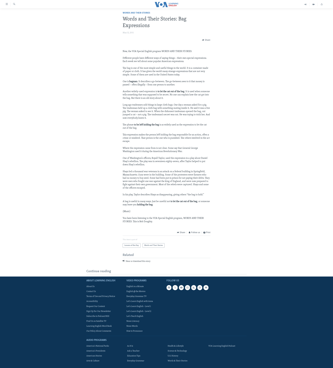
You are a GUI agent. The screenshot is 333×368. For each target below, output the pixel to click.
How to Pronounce (134, 331)
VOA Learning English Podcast (221, 346)
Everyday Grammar (135, 361)
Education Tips (133, 356)
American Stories (94, 356)
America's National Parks (97, 346)
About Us (90, 286)
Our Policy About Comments (98, 331)
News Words (132, 326)
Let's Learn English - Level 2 (138, 311)
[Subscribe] (205, 287)
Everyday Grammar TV (136, 296)
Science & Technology (177, 351)
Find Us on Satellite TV (96, 321)
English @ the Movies (135, 291)
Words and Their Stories (136, 13)
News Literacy (132, 321)
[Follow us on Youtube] (181, 287)
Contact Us (91, 291)
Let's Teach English (134, 316)
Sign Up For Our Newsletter (98, 311)
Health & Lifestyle (176, 346)
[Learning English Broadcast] (306, 4)
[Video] (314, 4)
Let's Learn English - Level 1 (138, 306)
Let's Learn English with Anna (139, 301)
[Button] (206, 40)
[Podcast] (199, 287)
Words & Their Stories (177, 361)
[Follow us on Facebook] (168, 287)
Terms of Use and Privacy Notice (100, 296)
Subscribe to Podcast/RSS (97, 316)
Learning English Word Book (99, 326)
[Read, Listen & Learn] (322, 4)
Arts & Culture (92, 361)
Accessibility (92, 301)
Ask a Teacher (133, 351)
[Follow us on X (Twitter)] (175, 287)
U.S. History (173, 356)
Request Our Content (95, 306)
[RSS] (193, 287)
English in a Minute (135, 286)
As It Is (130, 346)
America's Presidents (95, 351)
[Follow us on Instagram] (187, 287)
